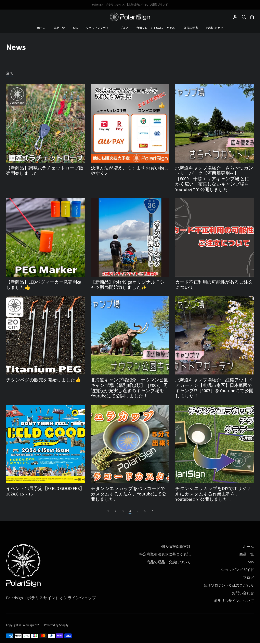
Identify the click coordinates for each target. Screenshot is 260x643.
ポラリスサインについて (234, 600)
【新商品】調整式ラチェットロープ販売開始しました (44, 170)
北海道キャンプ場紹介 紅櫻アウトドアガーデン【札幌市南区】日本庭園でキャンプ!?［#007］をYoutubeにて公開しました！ (214, 388)
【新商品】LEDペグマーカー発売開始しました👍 (43, 284)
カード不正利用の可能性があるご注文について (214, 284)
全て (9, 73)
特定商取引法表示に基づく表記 (165, 554)
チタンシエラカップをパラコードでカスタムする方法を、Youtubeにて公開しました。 (128, 494)
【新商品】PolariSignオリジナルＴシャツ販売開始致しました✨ (128, 284)
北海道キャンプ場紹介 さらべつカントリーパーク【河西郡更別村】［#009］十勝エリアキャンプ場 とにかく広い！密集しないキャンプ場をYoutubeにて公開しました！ (214, 178)
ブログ (248, 577)
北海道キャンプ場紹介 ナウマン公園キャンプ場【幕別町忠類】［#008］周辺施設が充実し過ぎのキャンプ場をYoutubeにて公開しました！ (129, 388)
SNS (251, 562)
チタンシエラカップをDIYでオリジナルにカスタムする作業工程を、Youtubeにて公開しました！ (213, 494)
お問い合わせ (243, 593)
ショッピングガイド (237, 569)
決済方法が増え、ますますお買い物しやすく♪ (130, 170)
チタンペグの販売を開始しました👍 (43, 379)
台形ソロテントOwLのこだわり (229, 585)
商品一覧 (246, 554)
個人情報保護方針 (176, 546)
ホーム (248, 546)
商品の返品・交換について (169, 562)
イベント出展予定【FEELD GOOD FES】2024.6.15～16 (45, 491)
